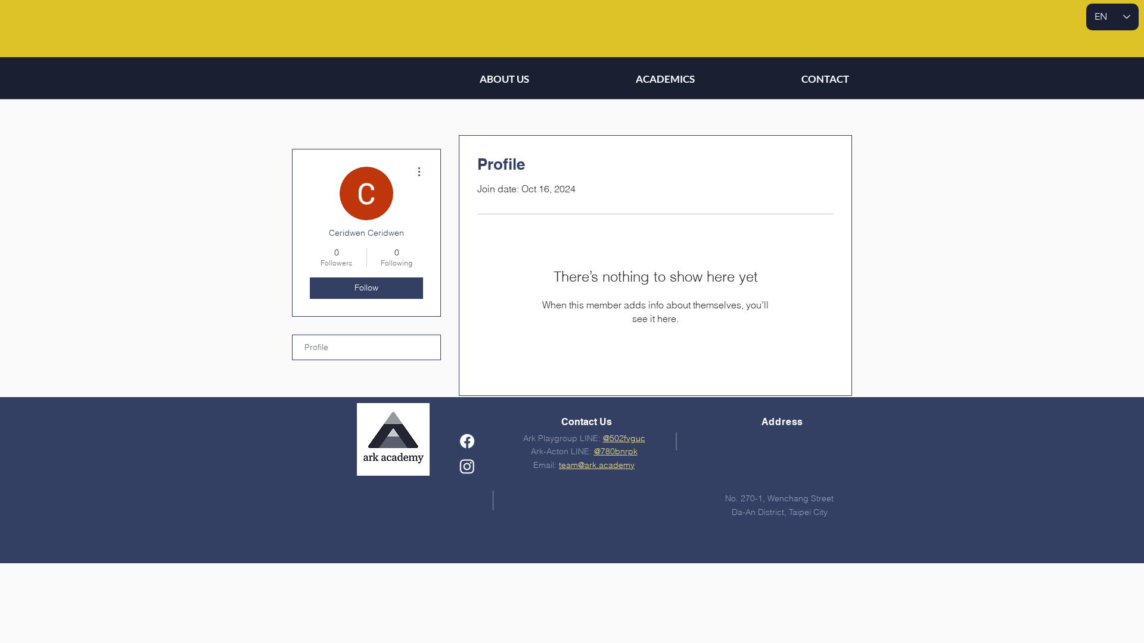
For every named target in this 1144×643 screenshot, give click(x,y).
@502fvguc (624, 438)
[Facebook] (467, 441)
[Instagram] (467, 466)
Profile (316, 347)
